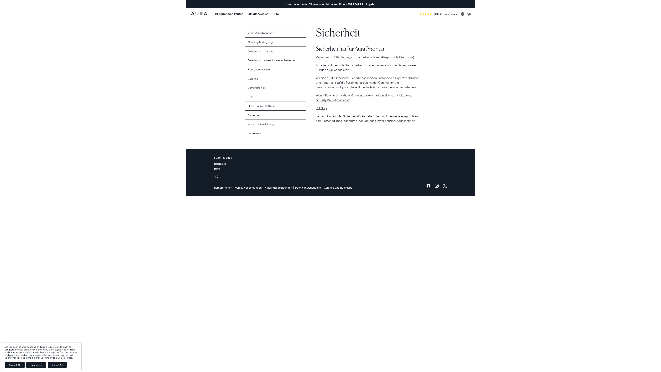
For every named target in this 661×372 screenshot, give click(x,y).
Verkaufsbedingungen (261, 33)
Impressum (254, 133)
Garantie (253, 78)
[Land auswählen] (462, 14)
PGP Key (321, 108)
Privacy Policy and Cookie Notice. (55, 357)
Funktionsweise (258, 14)
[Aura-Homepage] (199, 14)
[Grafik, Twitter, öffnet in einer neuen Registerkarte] (445, 186)
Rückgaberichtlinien (259, 69)
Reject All (57, 364)
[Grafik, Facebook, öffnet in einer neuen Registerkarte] (429, 186)
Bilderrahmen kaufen (229, 14)
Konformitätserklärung (261, 124)
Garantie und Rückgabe (338, 187)
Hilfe (275, 14)
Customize (36, 364)
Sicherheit (254, 115)
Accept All (14, 364)
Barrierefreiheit (256, 87)
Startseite (220, 164)
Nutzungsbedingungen (261, 42)
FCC (250, 97)
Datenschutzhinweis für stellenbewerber (272, 60)
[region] (367, 74)
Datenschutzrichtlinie (260, 51)
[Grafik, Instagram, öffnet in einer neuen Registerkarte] (437, 186)
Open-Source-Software (262, 106)
